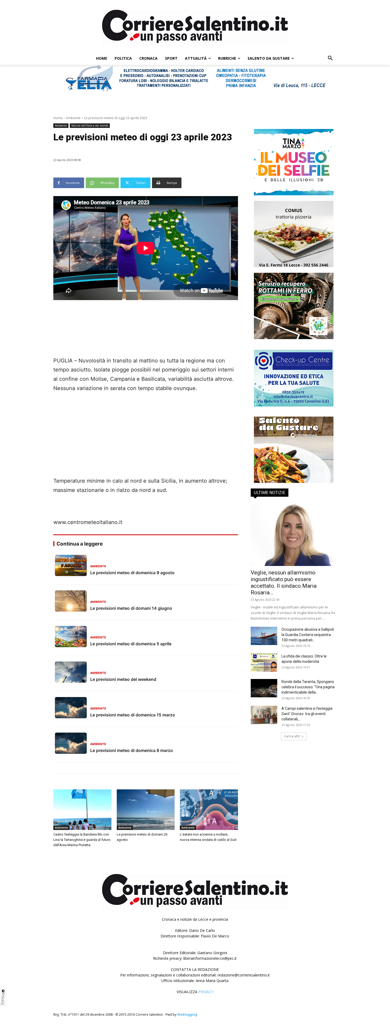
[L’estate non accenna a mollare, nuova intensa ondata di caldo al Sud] (209, 809)
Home (58, 118)
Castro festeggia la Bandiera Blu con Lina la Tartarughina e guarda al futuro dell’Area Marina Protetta (82, 839)
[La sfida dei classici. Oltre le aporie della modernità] (264, 663)
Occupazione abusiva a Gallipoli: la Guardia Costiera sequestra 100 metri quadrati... (308, 634)
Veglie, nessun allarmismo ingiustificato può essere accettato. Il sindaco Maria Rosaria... (284, 582)
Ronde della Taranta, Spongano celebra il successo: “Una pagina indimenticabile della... (308, 687)
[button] (330, 58)
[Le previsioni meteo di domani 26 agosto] (146, 809)
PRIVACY (205, 991)
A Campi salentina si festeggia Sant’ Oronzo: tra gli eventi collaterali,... (306, 713)
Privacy (3, 999)
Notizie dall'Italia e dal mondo (89, 125)
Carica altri (292, 736)
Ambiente (73, 118)
